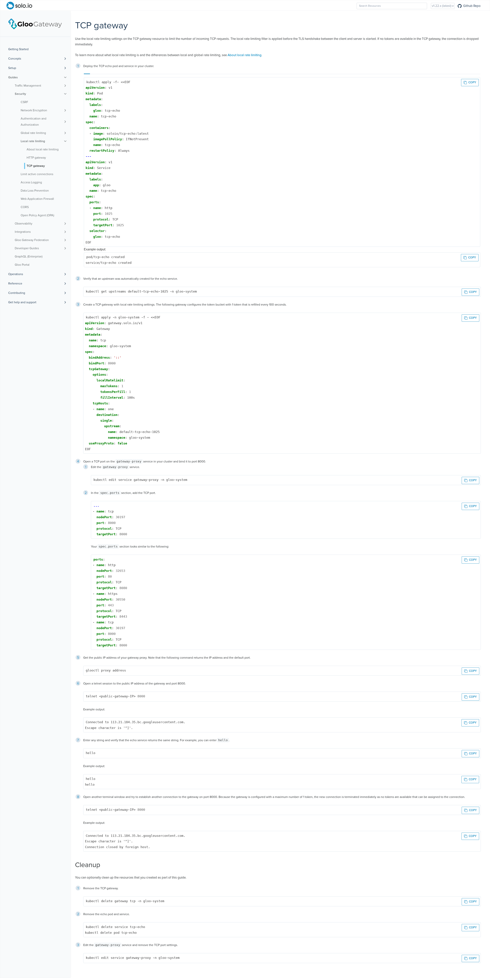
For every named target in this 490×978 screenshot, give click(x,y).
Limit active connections (37, 174)
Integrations (23, 232)
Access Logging (31, 182)
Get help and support (22, 302)
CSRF (24, 102)
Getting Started (18, 49)
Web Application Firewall (37, 199)
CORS (25, 207)
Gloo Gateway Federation (32, 240)
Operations (15, 274)
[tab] (87, 72)
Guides (13, 77)
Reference (15, 283)
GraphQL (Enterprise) (28, 256)
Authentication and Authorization (33, 122)
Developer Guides (27, 248)
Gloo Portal (22, 265)
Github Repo (472, 6)
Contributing (16, 293)
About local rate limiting (43, 149)
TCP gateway (36, 165)
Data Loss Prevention (35, 191)
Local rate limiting (33, 141)
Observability (23, 223)
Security (20, 93)
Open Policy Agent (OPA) (37, 215)
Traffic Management (28, 86)
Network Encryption (34, 110)
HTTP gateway (36, 158)
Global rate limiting (33, 133)
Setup (12, 68)
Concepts (14, 59)
